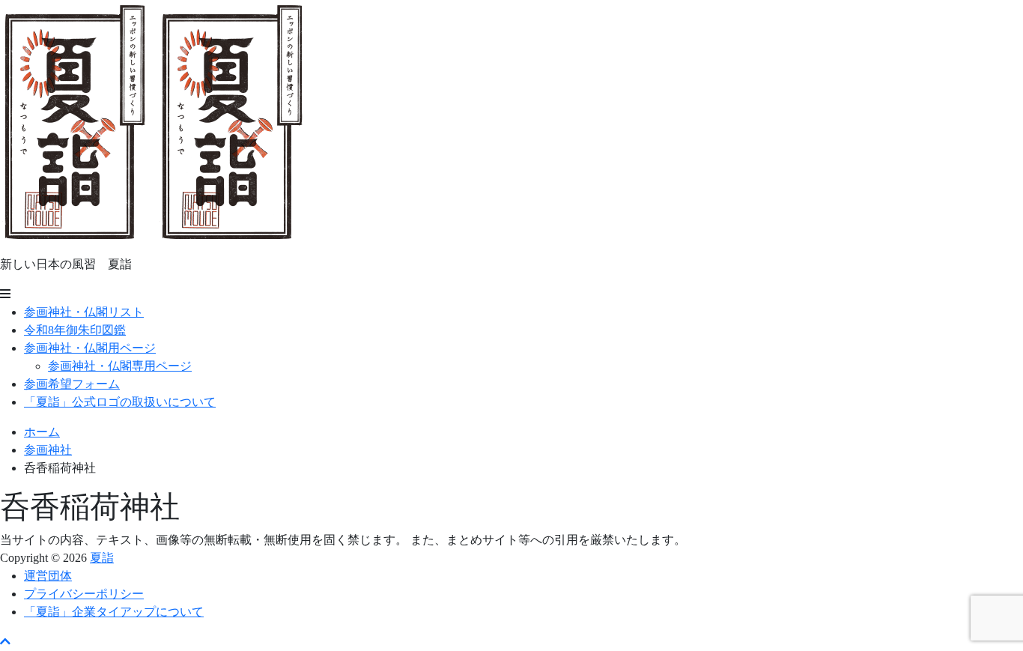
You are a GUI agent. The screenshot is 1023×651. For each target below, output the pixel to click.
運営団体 (48, 575)
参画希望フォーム (72, 384)
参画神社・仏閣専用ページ (120, 366)
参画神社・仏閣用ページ (90, 348)
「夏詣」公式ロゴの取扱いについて (120, 402)
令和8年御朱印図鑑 (75, 330)
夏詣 (102, 557)
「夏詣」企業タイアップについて (114, 611)
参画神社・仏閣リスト (84, 312)
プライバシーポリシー (84, 593)
